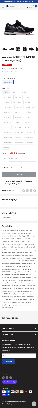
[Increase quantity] (22, 167)
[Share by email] (34, 190)
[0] (34, 7)
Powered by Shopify (8, 404)
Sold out (19, 175)
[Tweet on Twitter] (31, 190)
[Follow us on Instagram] (7, 377)
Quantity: (5, 167)
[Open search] (27, 7)
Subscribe (8, 362)
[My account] (30, 7)
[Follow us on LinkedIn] (10, 377)
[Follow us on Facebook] (3, 377)
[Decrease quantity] (11, 167)
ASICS (4, 69)
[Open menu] (3, 6)
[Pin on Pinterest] (27, 190)
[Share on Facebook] (23, 190)
